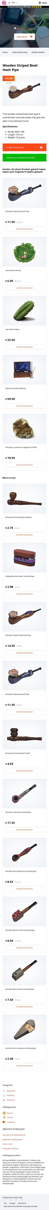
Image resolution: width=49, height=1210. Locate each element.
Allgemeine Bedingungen (12, 1139)
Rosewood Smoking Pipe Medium (18, 517)
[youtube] (22, 1200)
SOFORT (10, 1117)
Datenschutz (8, 1144)
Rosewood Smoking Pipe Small (17, 753)
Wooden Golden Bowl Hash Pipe (18, 635)
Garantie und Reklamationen (14, 1135)
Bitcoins (10, 1113)
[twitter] (17, 1200)
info (5, 1203)
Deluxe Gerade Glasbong (15, 388)
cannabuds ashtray (13, 270)
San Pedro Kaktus (12, 329)
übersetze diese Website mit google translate (21, 1206)
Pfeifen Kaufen (38, 52)
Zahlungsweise (9, 1107)
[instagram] (11, 1200)
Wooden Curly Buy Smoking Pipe (18, 812)
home (5, 52)
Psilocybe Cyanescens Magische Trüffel (21, 447)
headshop (11, 1095)
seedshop (11, 1100)
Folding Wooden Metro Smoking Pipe (19, 576)
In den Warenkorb (15, 147)
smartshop (11, 1091)
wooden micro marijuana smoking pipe (20, 1048)
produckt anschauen (24, 229)
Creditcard (11, 1122)
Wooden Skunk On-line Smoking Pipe (20, 930)
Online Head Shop (19, 52)
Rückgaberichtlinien (10, 1148)
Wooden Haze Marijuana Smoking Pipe (20, 871)
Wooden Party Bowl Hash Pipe (17, 211)
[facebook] (5, 1200)
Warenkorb (22, 36)
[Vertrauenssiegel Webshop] (4, 3)
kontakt (12, 1203)
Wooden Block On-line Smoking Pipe (19, 989)
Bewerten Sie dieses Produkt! (21, 157)
